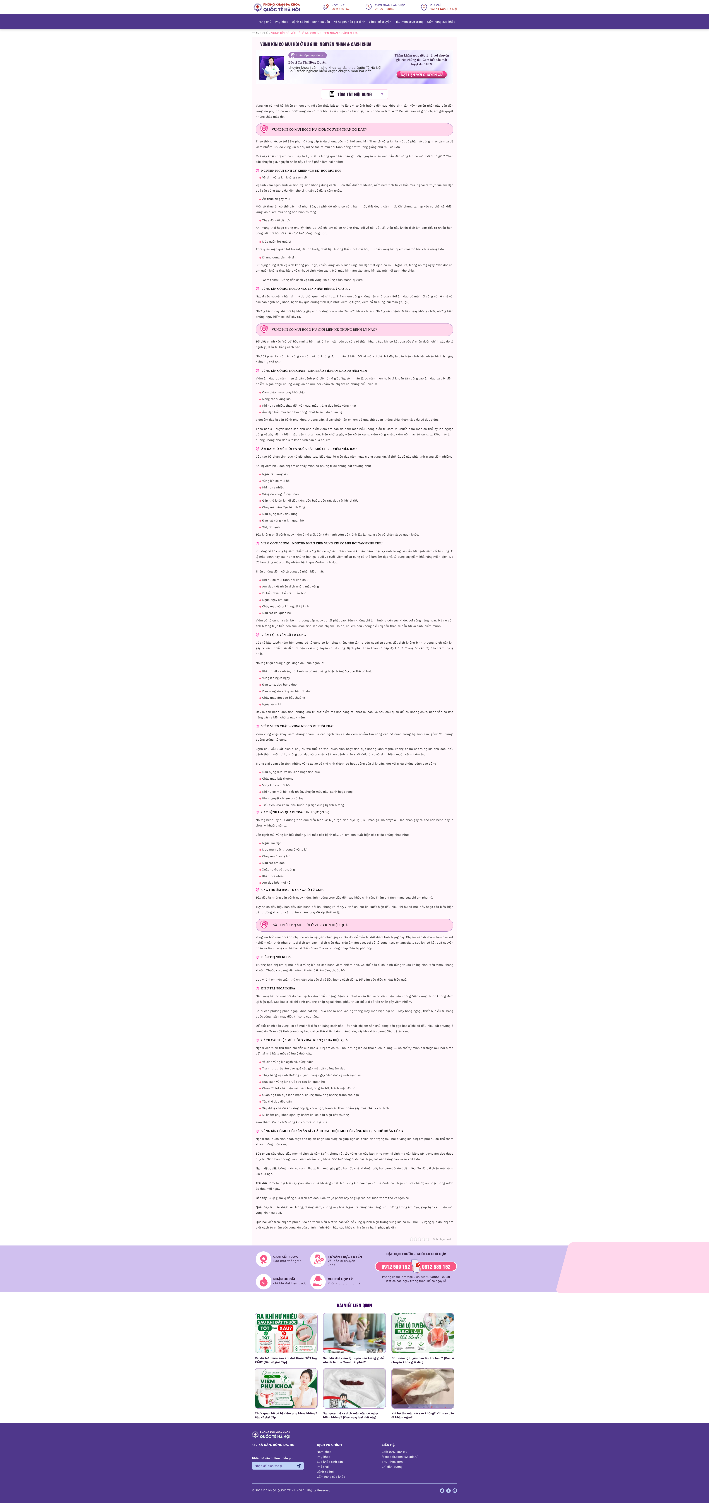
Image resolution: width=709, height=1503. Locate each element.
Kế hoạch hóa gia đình (349, 21)
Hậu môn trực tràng (409, 21)
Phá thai (323, 1466)
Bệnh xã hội (300, 21)
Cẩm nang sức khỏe (441, 21)
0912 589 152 (396, 1266)
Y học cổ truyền (380, 21)
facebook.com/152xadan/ (400, 1456)
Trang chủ (264, 21)
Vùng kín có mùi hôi (270, 105)
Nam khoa (324, 1451)
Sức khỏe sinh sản (330, 1461)
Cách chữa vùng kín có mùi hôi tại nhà (299, 1122)
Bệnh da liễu (321, 21)
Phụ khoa (281, 21)
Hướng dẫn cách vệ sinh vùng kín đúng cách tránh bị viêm (322, 280)
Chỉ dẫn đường (392, 1466)
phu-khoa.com (392, 1461)
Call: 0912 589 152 (394, 1451)
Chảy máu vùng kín (275, 606)
